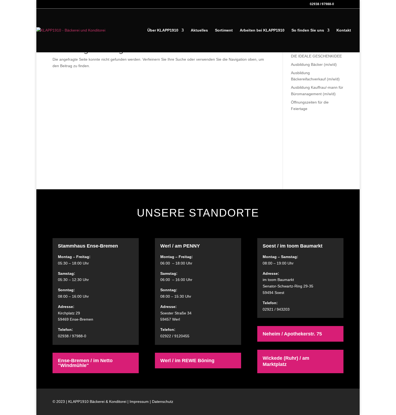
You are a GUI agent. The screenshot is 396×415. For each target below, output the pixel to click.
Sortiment (224, 30)
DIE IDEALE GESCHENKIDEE (316, 56)
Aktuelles (199, 30)
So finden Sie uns (307, 30)
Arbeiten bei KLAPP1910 (262, 30)
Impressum (139, 401)
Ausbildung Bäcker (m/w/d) (314, 64)
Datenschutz (162, 401)
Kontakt (343, 30)
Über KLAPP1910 (162, 30)
